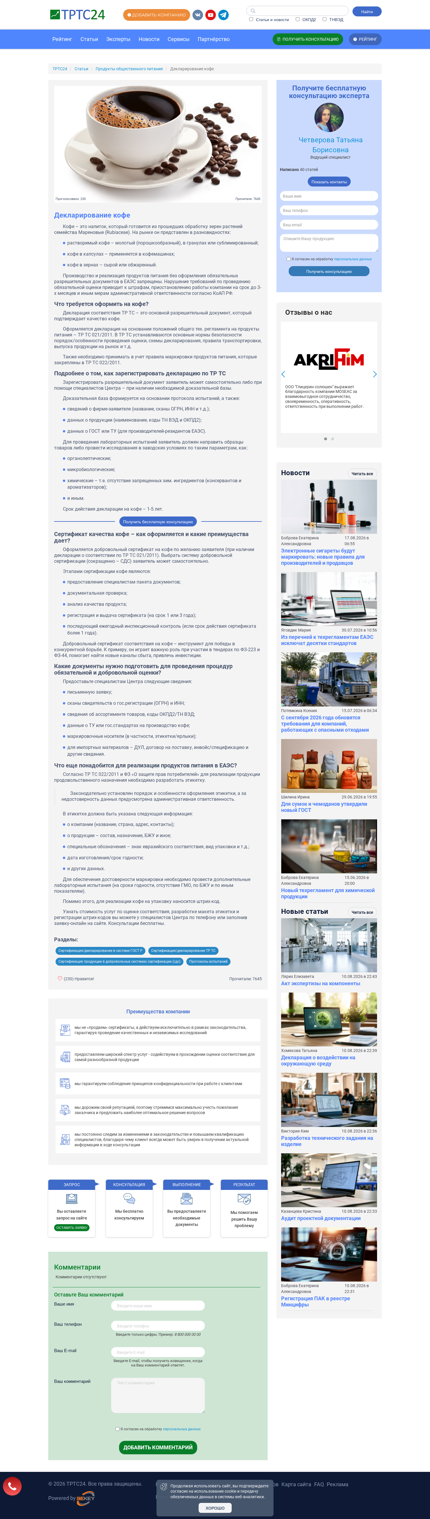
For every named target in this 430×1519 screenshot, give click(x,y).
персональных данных (182, 1429)
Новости (149, 39)
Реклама (337, 1484)
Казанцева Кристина (301, 1211)
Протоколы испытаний (208, 961)
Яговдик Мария (296, 630)
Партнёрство (214, 39)
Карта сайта (296, 1484)
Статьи (89, 39)
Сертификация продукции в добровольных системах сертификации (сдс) (119, 961)
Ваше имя (64, 1304)
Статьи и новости (272, 19)
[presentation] (284, 375)
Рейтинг (62, 39)
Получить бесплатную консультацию (158, 521)
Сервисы (179, 39)
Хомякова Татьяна (299, 1050)
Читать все (362, 473)
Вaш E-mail (65, 1350)
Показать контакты (329, 181)
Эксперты (118, 39)
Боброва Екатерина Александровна (300, 541)
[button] (325, 439)
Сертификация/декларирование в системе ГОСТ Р (100, 951)
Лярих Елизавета (297, 976)
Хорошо (215, 1508)
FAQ (319, 1484)
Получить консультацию (329, 271)
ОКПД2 (308, 19)
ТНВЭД (335, 19)
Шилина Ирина (295, 797)
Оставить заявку (71, 1227)
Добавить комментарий (158, 1447)
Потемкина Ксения (299, 710)
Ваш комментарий (72, 1381)
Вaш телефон (68, 1324)
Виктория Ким (295, 1131)
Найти (367, 11)
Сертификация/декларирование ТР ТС (183, 951)
